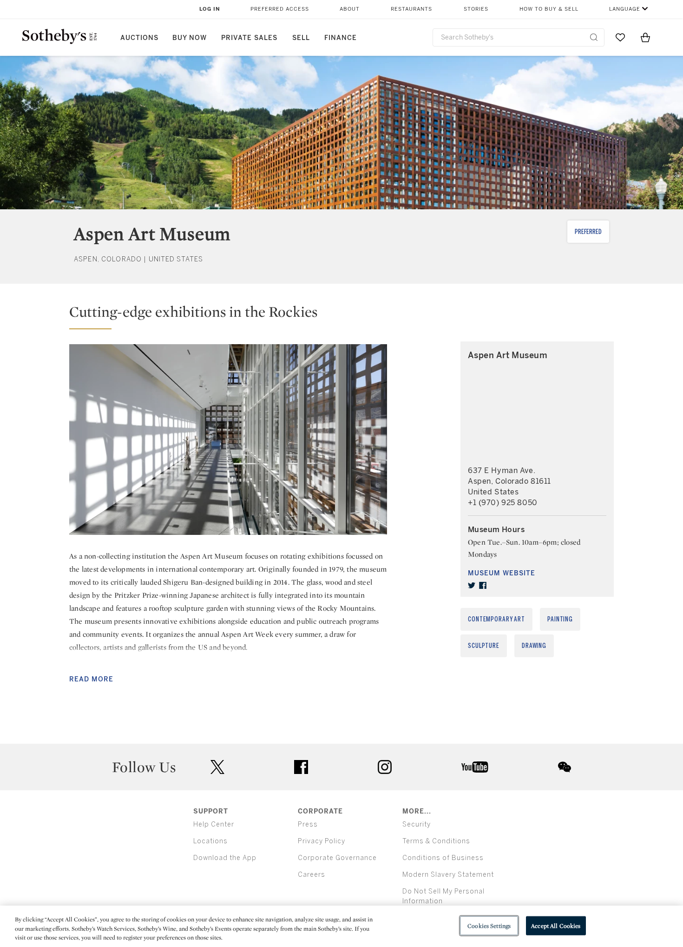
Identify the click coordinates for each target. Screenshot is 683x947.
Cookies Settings (489, 925)
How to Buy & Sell (548, 9)
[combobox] (518, 37)
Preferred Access (279, 9)
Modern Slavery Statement (448, 875)
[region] (341, 926)
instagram (385, 767)
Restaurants (411, 9)
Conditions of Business (443, 858)
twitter (217, 767)
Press (308, 824)
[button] (228, 315)
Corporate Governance (337, 858)
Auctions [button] (139, 38)
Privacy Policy (321, 841)
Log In (209, 9)
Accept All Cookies (555, 925)
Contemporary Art (496, 619)
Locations (210, 841)
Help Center (213, 824)
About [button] (350, 9)
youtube (474, 767)
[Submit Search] (594, 37)
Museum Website (501, 573)
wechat (564, 767)
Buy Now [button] (189, 38)
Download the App (224, 858)
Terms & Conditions (436, 841)
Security (416, 824)
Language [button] (624, 9)
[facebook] (482, 585)
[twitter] (471, 585)
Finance (340, 38)
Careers (311, 875)
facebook (301, 767)
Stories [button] (476, 9)
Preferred (588, 232)
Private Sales (249, 38)
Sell (301, 38)
